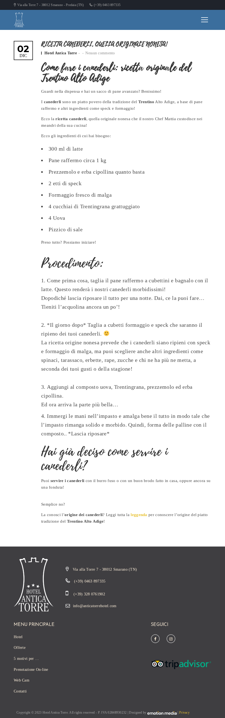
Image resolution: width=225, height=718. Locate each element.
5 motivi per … (26, 659)
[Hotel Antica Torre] (19, 19)
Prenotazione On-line (31, 670)
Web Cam (21, 680)
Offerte (20, 648)
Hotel (18, 637)
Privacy (184, 712)
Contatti (20, 691)
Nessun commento (100, 53)
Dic (23, 51)
